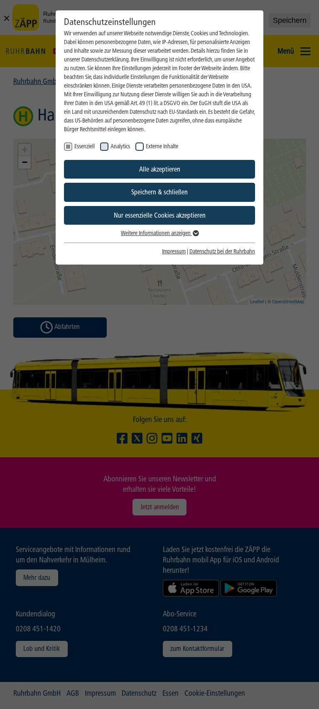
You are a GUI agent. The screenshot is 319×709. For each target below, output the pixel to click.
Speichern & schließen (159, 192)
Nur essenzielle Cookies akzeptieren (160, 215)
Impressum (174, 251)
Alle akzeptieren (159, 169)
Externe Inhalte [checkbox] (162, 146)
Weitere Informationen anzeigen (156, 233)
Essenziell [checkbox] (84, 146)
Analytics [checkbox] (120, 146)
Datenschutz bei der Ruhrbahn (222, 251)
